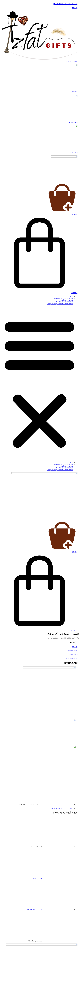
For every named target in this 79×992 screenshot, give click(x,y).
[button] (39, 383)
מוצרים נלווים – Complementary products (60, 304)
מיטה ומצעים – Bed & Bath (64, 302)
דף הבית (70, 296)
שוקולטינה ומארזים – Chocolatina (62, 298)
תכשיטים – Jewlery (67, 300)
